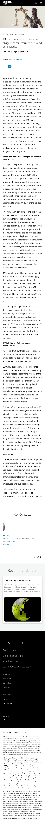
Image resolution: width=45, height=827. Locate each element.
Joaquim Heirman (15, 59)
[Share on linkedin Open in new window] (9, 66)
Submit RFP (6, 687)
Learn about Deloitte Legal (17, 666)
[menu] (41, 3)
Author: (6, 59)
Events (5, 699)
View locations (10, 661)
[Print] (3, 66)
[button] (36, 3)
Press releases (8, 703)
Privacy (25, 732)
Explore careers (11, 655)
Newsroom (6, 694)
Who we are (7, 674)
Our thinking (7, 683)
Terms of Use (7, 732)
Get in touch (9, 650)
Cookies (16, 732)
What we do (7, 679)
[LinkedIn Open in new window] (4, 720)
